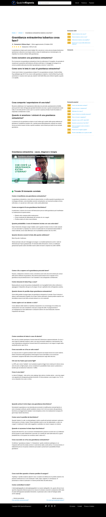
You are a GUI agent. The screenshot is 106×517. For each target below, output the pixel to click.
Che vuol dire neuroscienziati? (20, 500)
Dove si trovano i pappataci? (79, 117)
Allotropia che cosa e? (77, 111)
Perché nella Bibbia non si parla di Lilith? (82, 132)
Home (14, 33)
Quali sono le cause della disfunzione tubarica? (81, 43)
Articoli (77, 3)
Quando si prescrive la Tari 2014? (80, 123)
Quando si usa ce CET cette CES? (80, 120)
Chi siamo (72, 506)
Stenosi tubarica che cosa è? (79, 34)
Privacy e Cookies (89, 506)
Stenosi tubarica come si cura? (79, 37)
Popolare (91, 3)
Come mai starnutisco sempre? (79, 105)
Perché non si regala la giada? (79, 129)
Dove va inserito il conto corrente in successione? (80, 126)
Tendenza (84, 3)
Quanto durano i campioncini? (79, 108)
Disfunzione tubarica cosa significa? (81, 39)
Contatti (80, 506)
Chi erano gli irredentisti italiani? (55, 500)
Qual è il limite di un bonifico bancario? (81, 114)
